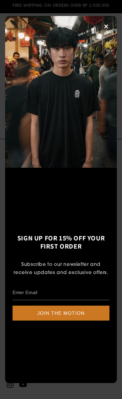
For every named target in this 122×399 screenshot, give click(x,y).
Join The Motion (61, 313)
